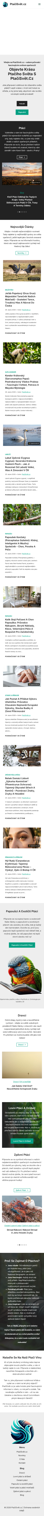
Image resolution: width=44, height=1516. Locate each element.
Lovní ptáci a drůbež (22, 1476)
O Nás (22, 1459)
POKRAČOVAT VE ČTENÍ (15, 333)
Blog (22, 193)
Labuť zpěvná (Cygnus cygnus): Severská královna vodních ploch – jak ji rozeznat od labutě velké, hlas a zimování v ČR (20, 464)
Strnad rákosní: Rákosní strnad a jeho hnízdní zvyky (22, 1231)
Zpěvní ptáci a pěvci (12, 775)
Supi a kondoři (10, 372)
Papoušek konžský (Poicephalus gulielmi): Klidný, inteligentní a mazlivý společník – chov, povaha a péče (21, 543)
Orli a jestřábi (25, 1082)
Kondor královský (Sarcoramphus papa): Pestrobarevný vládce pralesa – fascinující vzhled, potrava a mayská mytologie (22, 381)
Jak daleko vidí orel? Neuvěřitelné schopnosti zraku (22, 1087)
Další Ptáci (9, 290)
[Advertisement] (22, 31)
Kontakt (22, 1463)
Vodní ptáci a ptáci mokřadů (22, 1488)
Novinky (22, 1455)
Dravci (16, 1082)
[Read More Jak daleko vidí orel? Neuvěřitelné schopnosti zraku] (22, 1065)
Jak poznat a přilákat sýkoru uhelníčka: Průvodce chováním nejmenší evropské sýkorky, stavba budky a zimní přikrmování (21, 705)
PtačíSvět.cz (26, 310)
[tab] (17, 211)
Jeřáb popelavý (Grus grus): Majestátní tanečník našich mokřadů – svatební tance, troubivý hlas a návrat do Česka (20, 299)
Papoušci (8, 533)
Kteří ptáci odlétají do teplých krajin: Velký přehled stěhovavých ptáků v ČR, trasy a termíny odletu (22, 201)
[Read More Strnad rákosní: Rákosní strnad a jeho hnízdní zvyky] (22, 1209)
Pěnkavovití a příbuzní (13, 857)
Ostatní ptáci (22, 1480)
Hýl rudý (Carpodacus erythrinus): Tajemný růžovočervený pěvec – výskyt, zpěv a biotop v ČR (20, 865)
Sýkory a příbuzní (12, 695)
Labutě (8, 454)
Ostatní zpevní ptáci (13, 1226)
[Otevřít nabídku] (39, 4)
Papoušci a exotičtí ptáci (22, 1484)
